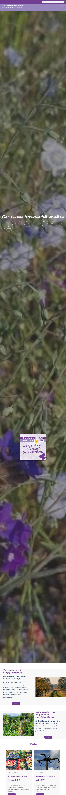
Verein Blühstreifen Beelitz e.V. (13, 5)
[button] (62, 5)
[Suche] (64, 2)
